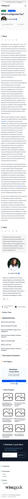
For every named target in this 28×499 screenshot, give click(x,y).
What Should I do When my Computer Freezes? (19, 404)
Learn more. (20, 2)
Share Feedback (21, 306)
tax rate (20, 186)
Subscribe (14, 380)
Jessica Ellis (12, 19)
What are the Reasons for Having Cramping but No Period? (7, 436)
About (4, 474)
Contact (4, 476)
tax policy (4, 121)
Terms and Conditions (11, 496)
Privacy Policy (4, 496)
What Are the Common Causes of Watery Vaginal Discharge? (7, 420)
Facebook (5, 483)
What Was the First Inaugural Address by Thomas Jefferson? (7, 404)
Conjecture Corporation (15, 494)
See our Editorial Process (8, 306)
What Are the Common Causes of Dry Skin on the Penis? (19, 420)
